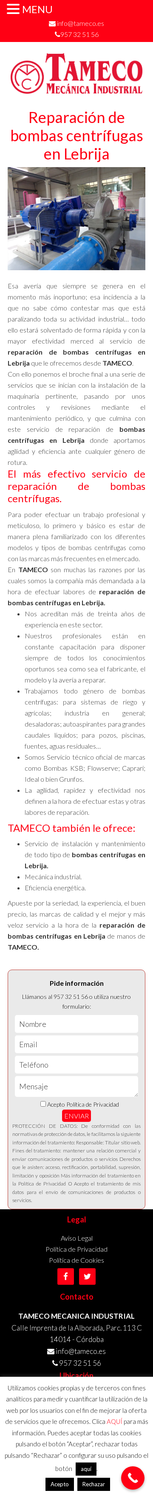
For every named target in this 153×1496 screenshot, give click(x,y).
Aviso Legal (77, 1238)
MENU (37, 9)
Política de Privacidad (76, 1249)
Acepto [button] (60, 1484)
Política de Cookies (76, 1260)
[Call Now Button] (132, 1478)
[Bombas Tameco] (76, 90)
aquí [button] (86, 1468)
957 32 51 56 (79, 34)
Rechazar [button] (93, 1484)
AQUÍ (114, 1421)
